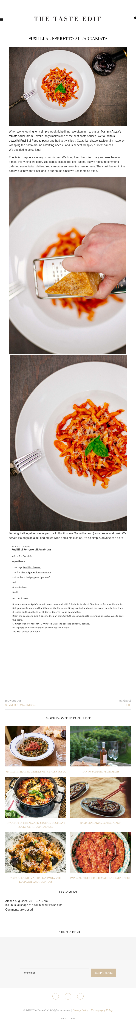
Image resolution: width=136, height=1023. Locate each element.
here (83, 166)
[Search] (128, 19)
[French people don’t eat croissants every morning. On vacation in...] (34, 948)
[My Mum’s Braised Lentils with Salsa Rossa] (35, 746)
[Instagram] (68, 996)
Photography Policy (102, 1010)
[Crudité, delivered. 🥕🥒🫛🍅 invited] (11, 948)
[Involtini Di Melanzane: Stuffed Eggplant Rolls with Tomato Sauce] (35, 797)
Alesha (9, 901)
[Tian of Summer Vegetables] (100, 746)
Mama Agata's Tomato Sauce (36, 572)
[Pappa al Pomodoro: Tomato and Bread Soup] (100, 852)
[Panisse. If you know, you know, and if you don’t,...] (102, 948)
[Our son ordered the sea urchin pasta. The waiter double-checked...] (56, 948)
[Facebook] (55, 996)
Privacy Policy (81, 1010)
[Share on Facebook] (65, 692)
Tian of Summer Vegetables (100, 771)
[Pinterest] (80, 996)
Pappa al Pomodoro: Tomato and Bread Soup (100, 878)
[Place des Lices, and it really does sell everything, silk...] (79, 948)
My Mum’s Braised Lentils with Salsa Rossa (36, 771)
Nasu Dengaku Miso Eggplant (100, 822)
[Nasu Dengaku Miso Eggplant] (100, 797)
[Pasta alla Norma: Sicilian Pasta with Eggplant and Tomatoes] (35, 852)
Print (122, 549)
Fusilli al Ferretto (32, 567)
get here (45, 577)
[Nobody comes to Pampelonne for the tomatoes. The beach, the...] (124, 948)
